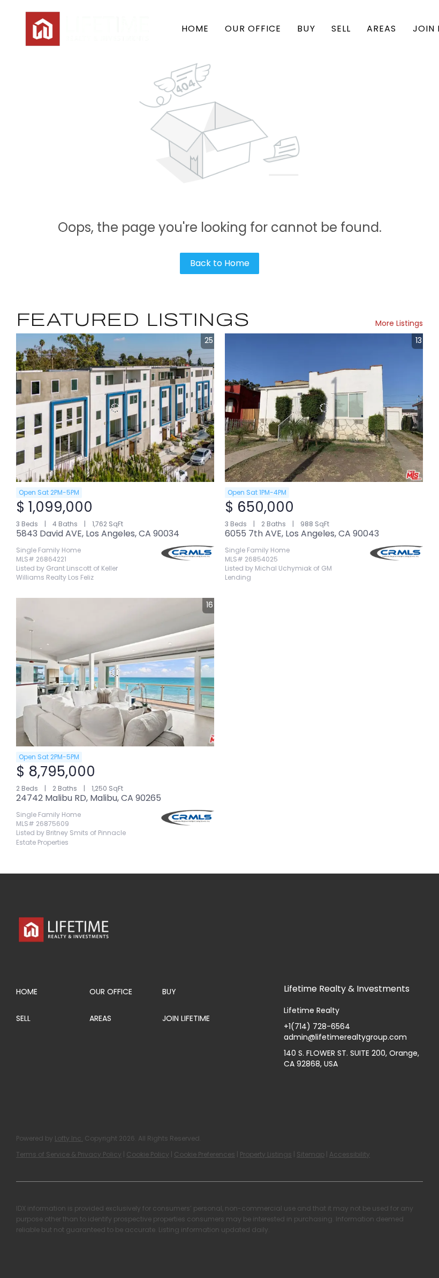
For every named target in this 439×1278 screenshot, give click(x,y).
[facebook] (292, 1088)
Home (195, 28)
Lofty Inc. (69, 1138)
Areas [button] (382, 28)
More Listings (399, 323)
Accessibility (349, 1154)
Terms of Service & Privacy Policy (69, 1154)
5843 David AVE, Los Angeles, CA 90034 (97, 533)
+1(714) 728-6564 (317, 1026)
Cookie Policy (147, 1154)
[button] (88, 29)
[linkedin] (313, 1088)
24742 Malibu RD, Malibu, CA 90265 (88, 798)
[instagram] (335, 1088)
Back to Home (219, 263)
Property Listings (266, 1154)
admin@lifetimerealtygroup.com (345, 1037)
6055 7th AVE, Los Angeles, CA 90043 (302, 533)
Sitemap (310, 1154)
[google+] (399, 1088)
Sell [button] (341, 28)
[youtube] (356, 1088)
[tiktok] (377, 1088)
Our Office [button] (253, 28)
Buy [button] (306, 28)
